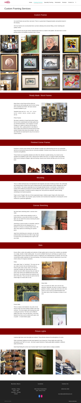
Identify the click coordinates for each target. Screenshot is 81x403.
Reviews (64, 2)
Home (30, 2)
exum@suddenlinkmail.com (65, 394)
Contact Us (71, 2)
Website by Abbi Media (73, 401)
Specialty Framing (48, 2)
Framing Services (38, 2)
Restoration (58, 2)
